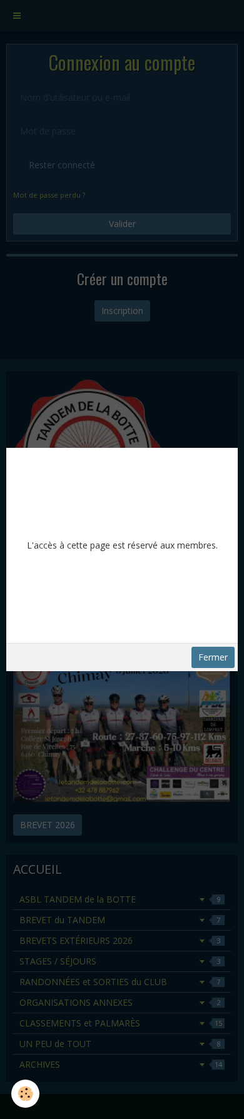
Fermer (213, 657)
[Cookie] (25, 1094)
